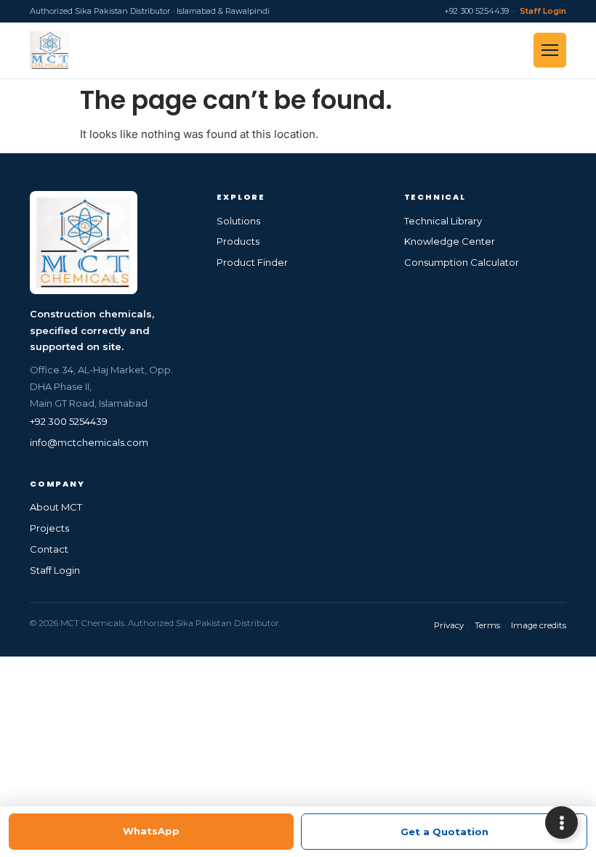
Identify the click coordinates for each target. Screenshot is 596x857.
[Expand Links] (561, 822)
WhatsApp (151, 831)
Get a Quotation (444, 831)
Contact (49, 549)
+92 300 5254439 (69, 421)
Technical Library (443, 221)
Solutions (238, 221)
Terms (487, 625)
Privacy (449, 625)
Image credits (538, 625)
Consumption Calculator (461, 262)
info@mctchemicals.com (89, 442)
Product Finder (252, 262)
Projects (49, 528)
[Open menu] (549, 50)
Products (238, 241)
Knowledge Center (449, 241)
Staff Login (543, 11)
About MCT (56, 507)
